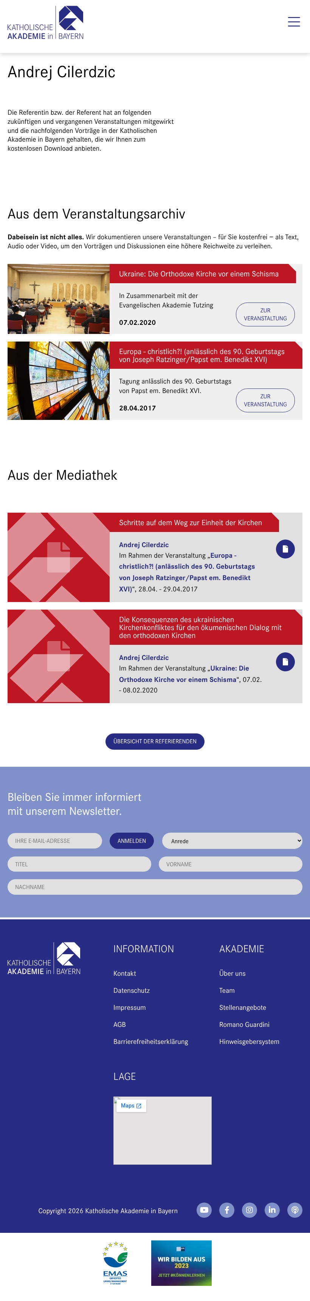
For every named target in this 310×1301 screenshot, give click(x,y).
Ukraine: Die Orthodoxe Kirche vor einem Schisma (199, 273)
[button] (294, 22)
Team (227, 990)
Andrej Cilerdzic (144, 544)
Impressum (129, 1007)
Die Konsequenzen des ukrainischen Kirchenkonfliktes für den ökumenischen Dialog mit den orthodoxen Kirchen (200, 627)
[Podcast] (294, 1210)
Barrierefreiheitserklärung (150, 1041)
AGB (119, 1024)
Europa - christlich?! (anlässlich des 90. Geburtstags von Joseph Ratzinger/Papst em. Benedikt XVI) (202, 355)
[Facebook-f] (226, 1210)
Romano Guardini (244, 1024)
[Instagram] (249, 1210)
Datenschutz (131, 990)
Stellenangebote (242, 1007)
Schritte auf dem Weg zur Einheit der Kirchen (190, 522)
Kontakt (124, 973)
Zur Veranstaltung (265, 314)
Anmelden (132, 840)
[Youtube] (204, 1210)
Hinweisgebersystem (249, 1041)
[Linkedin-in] (272, 1210)
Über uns (232, 973)
